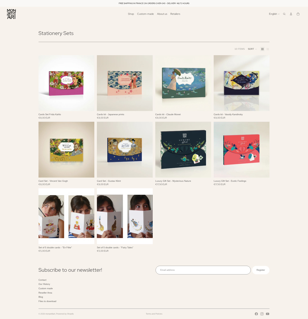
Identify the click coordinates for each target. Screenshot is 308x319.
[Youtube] (268, 314)
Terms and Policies (154, 314)
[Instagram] (262, 314)
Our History (44, 284)
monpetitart (50, 314)
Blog (40, 297)
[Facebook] (256, 314)
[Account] (291, 13)
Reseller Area (45, 292)
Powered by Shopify (65, 314)
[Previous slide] (43, 83)
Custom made (45, 288)
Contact (42, 280)
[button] (252, 49)
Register (261, 270)
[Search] (284, 13)
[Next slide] (89, 83)
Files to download (47, 301)
